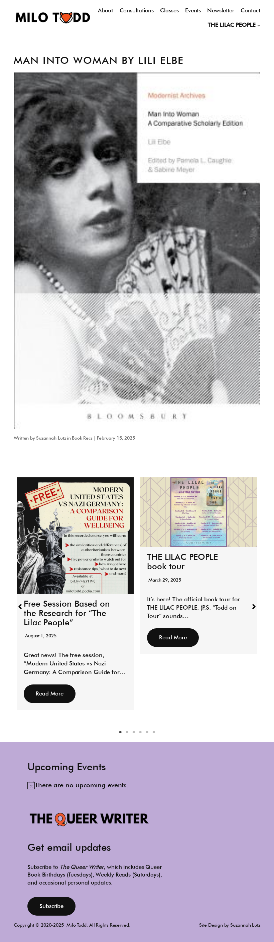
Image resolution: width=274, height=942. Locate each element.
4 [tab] (140, 732)
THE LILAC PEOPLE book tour (182, 561)
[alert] (77, 785)
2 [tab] (127, 732)
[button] (20, 606)
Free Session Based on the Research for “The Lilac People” (67, 613)
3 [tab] (133, 732)
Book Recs (82, 438)
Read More (49, 693)
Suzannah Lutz (51, 438)
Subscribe (51, 906)
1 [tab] (120, 732)
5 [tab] (147, 732)
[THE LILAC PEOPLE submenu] (258, 25)
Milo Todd (76, 925)
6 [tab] (153, 732)
